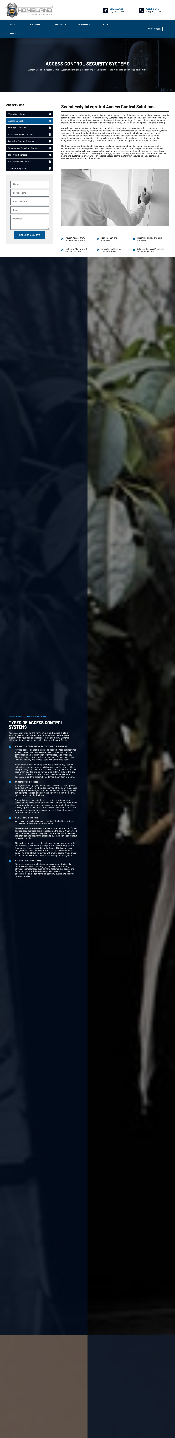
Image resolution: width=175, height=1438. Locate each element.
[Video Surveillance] (50, 114)
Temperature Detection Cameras (23, 148)
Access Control (15, 121)
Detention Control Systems (21, 141)
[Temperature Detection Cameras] (50, 148)
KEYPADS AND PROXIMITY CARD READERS (41, 746)
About (13, 24)
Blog (105, 24)
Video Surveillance (17, 114)
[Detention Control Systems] (50, 141)
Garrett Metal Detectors (19, 161)
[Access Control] (50, 121)
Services (59, 24)
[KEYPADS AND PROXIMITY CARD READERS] (10, 746)
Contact (14, 33)
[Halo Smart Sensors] (50, 155)
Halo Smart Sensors (17, 155)
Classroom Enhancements (20, 134)
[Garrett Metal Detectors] (50, 161)
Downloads (84, 24)
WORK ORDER (154, 29)
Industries (34, 24)
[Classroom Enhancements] (50, 134)
